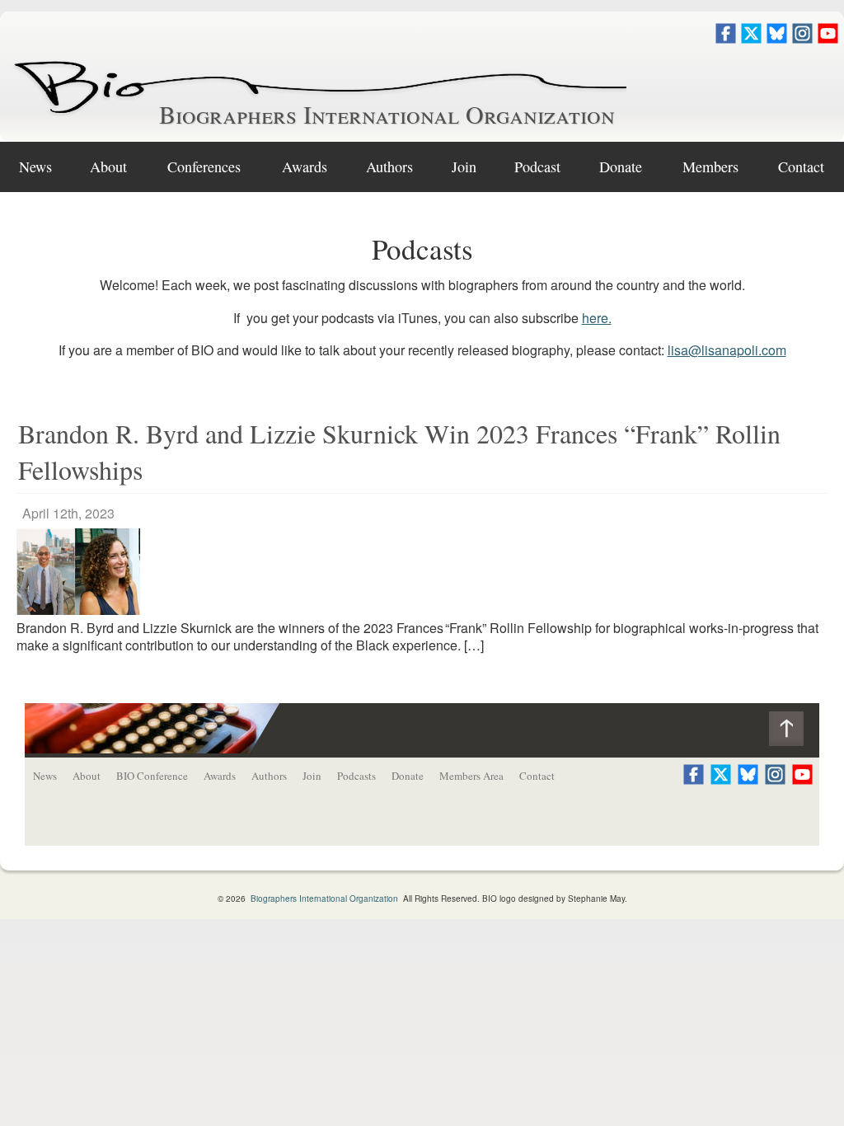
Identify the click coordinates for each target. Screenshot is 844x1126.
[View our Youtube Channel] (828, 38)
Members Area (471, 775)
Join (464, 166)
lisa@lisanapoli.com (727, 349)
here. (597, 317)
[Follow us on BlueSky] (777, 38)
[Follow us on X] (751, 38)
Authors (389, 166)
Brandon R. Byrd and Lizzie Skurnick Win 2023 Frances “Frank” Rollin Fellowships (399, 451)
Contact (801, 166)
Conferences (204, 166)
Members (710, 166)
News (35, 166)
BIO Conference (152, 775)
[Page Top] (794, 732)
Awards (304, 166)
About (108, 166)
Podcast (537, 166)
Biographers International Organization (387, 113)
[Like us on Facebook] (725, 38)
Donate (620, 166)
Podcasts (356, 775)
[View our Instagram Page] (802, 38)
